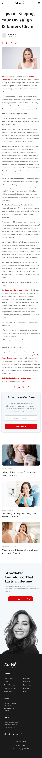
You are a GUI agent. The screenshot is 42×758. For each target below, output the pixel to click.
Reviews (26, 688)
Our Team (26, 682)
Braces (6, 682)
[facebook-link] (5, 734)
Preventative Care (10, 688)
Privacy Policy (21, 745)
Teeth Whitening (9, 685)
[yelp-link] (21, 734)
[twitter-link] (13, 734)
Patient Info (27, 685)
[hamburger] (39, 3)
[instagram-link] (9, 734)
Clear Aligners (8, 678)
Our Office (26, 678)
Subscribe (20, 426)
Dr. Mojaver (12, 34)
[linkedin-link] (17, 734)
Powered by (17, 749)
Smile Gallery (8, 691)
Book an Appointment (19, 599)
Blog (24, 691)
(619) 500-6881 (9, 727)
